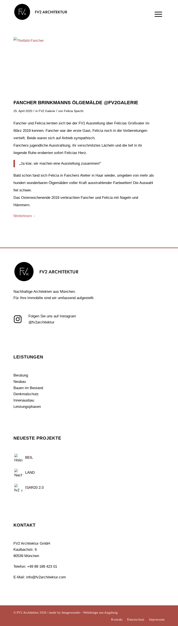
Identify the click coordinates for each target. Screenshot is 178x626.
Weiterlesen (22, 216)
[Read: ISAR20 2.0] (18, 487)
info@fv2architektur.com (46, 577)
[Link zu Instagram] (148, 612)
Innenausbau (23, 400)
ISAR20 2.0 (34, 487)
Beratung (20, 375)
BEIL (29, 457)
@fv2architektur (41, 322)
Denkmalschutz (26, 394)
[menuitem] (158, 23)
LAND (30, 472)
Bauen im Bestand (28, 388)
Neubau (19, 382)
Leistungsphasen (27, 407)
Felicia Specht (73, 111)
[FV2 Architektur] (40, 16)
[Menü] (158, 23)
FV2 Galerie (47, 111)
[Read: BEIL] (18, 457)
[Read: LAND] (18, 472)
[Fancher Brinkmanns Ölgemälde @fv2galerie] (89, 66)
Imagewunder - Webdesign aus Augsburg (90, 612)
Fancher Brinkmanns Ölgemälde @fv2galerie (75, 102)
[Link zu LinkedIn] (155, 612)
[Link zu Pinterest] (161, 612)
